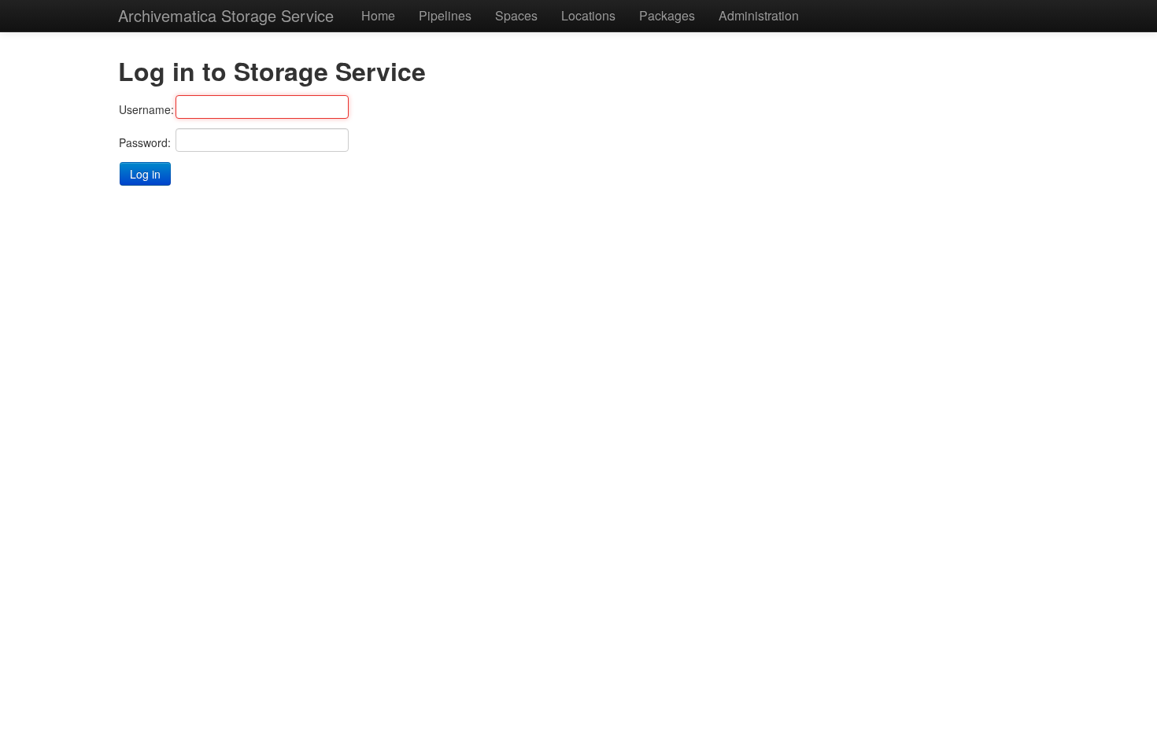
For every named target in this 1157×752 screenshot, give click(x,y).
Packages (667, 15)
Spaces (516, 15)
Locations (588, 15)
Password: (145, 142)
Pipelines (445, 15)
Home (378, 15)
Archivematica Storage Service (226, 15)
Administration (759, 15)
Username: (146, 109)
